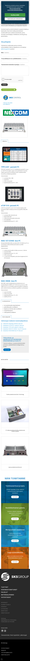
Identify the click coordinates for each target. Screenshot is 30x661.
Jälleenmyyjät (24, 635)
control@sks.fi (6, 104)
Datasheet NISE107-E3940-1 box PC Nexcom (14, 329)
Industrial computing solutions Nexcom (13, 323)
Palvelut (4, 592)
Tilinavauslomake (5, 635)
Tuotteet (4, 587)
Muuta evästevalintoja (15, 8)
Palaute (3, 650)
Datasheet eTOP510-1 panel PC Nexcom (13, 325)
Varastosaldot (5, 613)
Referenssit (4, 602)
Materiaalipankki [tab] (6, 317)
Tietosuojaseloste (6, 652)
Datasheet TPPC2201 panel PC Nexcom (13, 327)
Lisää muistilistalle (8, 89)
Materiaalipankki (7, 595)
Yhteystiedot (6, 597)
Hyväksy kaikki (15, 15)
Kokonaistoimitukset (9, 590)
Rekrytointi (4, 610)
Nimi (2, 52)
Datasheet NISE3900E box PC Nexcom (13, 330)
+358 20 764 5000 (7, 103)
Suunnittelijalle (5, 604)
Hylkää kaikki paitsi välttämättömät (15, 18)
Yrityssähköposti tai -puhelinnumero (11, 58)
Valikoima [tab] (4, 141)
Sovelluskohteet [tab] (6, 301)
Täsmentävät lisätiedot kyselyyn (10, 64)
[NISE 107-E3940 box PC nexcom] (14, 127)
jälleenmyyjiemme (5, 49)
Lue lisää (7, 349)
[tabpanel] (14, 127)
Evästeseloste (5, 654)
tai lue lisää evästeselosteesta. (15, 10)
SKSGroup (3, 606)
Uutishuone (4, 608)
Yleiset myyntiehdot (14, 635)
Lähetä (4, 84)
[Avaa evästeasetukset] (2, 659)
